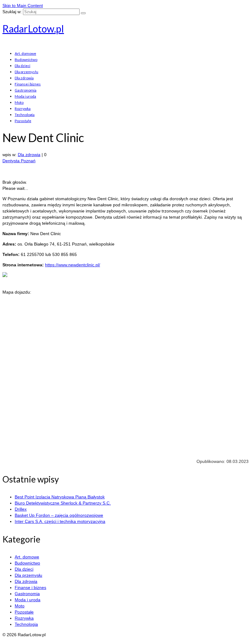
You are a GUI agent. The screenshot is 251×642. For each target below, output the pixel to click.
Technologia (25, 114)
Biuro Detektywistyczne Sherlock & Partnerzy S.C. (63, 503)
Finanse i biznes (28, 84)
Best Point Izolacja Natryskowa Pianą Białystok (60, 496)
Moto (19, 102)
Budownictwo (26, 59)
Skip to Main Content (22, 5)
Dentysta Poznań (19, 160)
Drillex (21, 509)
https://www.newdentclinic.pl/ (72, 264)
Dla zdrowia (24, 78)
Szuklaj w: (12, 11)
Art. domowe (25, 53)
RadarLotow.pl (33, 29)
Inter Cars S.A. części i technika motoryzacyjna (60, 521)
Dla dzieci (22, 65)
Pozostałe (23, 120)
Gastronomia (25, 90)
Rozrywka (23, 108)
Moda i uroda (25, 96)
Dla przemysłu (26, 71)
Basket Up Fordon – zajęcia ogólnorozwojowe (59, 515)
